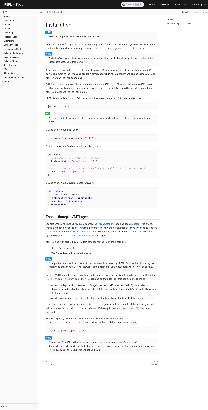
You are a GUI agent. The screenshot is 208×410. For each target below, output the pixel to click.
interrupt (79, 227)
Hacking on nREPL (12, 49)
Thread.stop (104, 223)
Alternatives (9, 73)
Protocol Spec (10, 37)
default (185, 12)
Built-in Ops (9, 32)
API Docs (164, 4)
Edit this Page (200, 12)
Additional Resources (14, 77)
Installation (9, 20)
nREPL (7, 4)
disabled (135, 223)
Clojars (72, 98)
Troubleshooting (11, 65)
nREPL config (130, 322)
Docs (19, 4)
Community (196, 4)
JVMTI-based (146, 231)
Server (154, 364)
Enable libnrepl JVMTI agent (179, 23)
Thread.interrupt (81, 231)
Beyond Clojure (11, 45)
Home (152, 4)
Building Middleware (13, 53)
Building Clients (11, 61)
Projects (178, 4)
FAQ (6, 69)
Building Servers (11, 57)
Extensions (9, 40)
